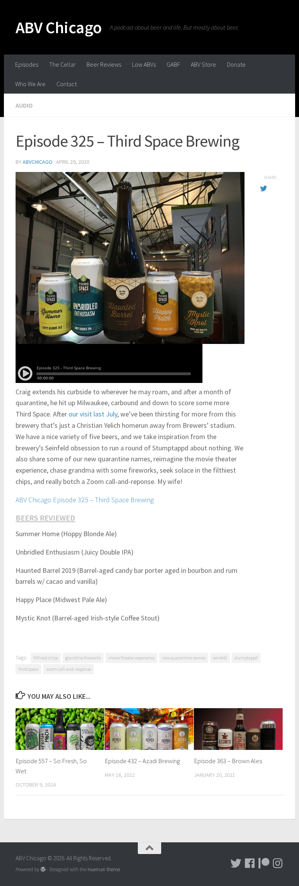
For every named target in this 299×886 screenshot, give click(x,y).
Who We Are (30, 84)
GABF (173, 64)
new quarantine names (184, 658)
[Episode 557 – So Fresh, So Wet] (60, 729)
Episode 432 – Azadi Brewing (142, 761)
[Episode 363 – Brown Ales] (238, 729)
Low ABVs (144, 64)
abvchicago (38, 161)
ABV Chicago (59, 27)
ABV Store (203, 64)
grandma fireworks (83, 658)
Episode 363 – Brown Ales (228, 761)
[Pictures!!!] (278, 863)
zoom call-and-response (68, 669)
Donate (236, 64)
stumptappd (246, 658)
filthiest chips (45, 658)
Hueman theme (104, 869)
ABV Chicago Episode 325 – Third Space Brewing (85, 499)
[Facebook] (249, 863)
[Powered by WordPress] (43, 869)
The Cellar (62, 64)
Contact (66, 84)
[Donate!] (264, 863)
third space (28, 669)
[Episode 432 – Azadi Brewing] (149, 729)
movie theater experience (131, 658)
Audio (24, 105)
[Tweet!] (235, 863)
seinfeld (220, 658)
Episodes (26, 64)
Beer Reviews (103, 64)
